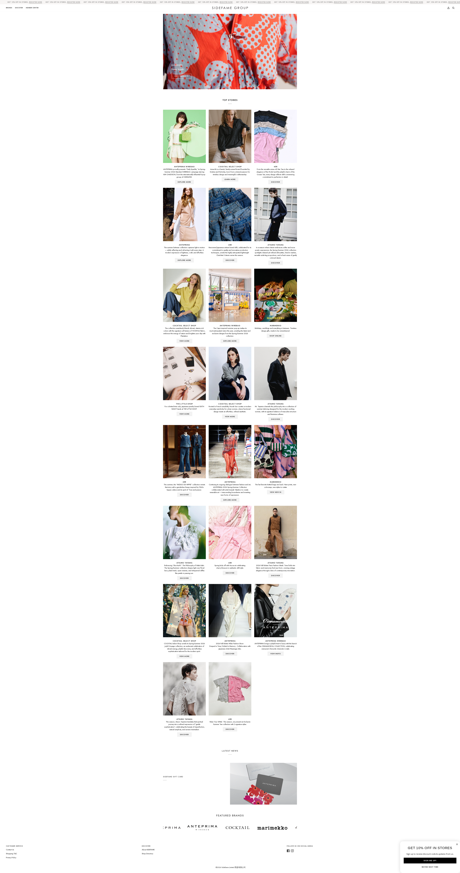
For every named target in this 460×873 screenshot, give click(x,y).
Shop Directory (147, 853)
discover (275, 182)
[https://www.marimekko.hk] (206, 828)
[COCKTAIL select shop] (230, 136)
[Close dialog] (457, 844)
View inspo (275, 654)
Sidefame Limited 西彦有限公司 (234, 867)
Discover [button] (146, 846)
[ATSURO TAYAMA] (275, 214)
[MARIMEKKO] (275, 295)
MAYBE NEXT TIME (430, 867)
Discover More (170, 791)
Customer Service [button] (14, 846)
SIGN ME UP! (430, 861)
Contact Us (10, 849)
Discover (275, 263)
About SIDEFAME (148, 849)
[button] (10, 8)
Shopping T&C (11, 853)
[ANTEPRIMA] (184, 214)
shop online (276, 336)
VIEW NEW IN (275, 492)
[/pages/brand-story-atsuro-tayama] (261, 828)
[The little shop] (184, 373)
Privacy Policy (11, 857)
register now (35, 2)
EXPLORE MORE (184, 182)
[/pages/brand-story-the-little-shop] (287, 828)
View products (181, 76)
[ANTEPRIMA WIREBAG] (184, 136)
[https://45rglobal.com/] (235, 828)
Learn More (230, 179)
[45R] (275, 136)
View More (184, 341)
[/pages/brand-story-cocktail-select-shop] (171, 828)
